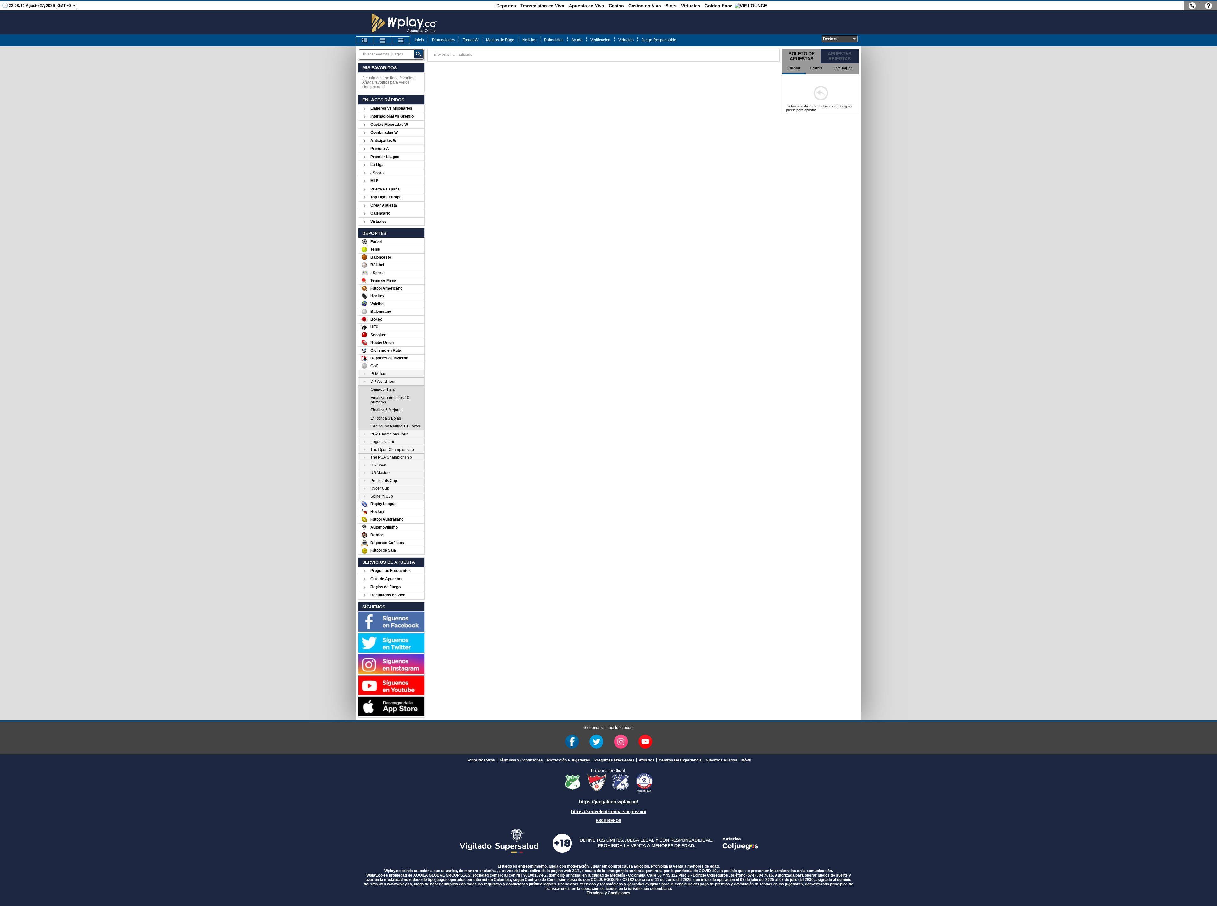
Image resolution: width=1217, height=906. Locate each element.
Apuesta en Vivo (586, 5)
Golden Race (718, 5)
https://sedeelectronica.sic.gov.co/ (608, 811)
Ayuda (577, 40)
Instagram (621, 741)
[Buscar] (418, 54)
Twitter (596, 741)
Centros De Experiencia (680, 760)
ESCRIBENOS (608, 821)
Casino (616, 5)
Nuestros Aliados (721, 760)
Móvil (746, 760)
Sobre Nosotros (481, 760)
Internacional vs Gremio (392, 116)
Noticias (529, 40)
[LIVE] (365, 40)
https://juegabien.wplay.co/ (608, 801)
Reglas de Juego (385, 587)
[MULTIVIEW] (401, 40)
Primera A (379, 148)
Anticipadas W (383, 140)
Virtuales (690, 5)
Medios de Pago (500, 40)
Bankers (816, 68)
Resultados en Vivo (387, 595)
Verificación (600, 40)
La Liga (376, 165)
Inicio (419, 40)
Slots (671, 5)
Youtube (645, 741)
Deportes (506, 5)
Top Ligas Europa (386, 197)
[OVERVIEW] (383, 40)
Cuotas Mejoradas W (389, 124)
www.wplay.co (399, 884)
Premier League (384, 157)
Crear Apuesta (383, 205)
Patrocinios (553, 40)
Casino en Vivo (644, 5)
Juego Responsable (658, 40)
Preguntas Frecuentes (390, 571)
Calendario (380, 213)
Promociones (443, 40)
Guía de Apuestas (386, 579)
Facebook (572, 741)
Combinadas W (384, 132)
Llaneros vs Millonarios (391, 108)
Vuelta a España (385, 189)
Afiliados (646, 760)
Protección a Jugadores (568, 760)
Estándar (794, 68)
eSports (377, 173)
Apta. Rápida (843, 68)
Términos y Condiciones (521, 760)
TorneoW (470, 40)
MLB (374, 181)
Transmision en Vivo (542, 5)
